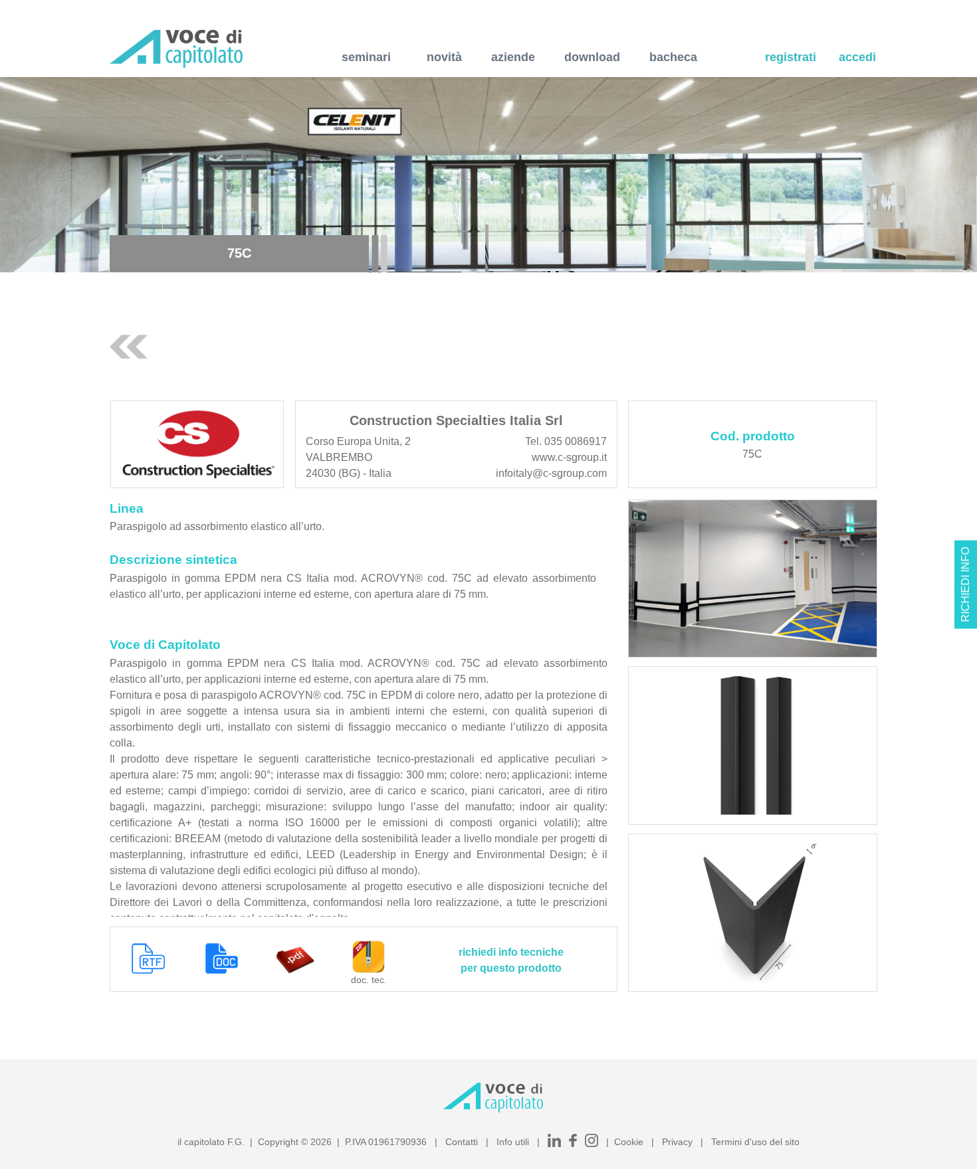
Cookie (628, 1141)
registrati (790, 57)
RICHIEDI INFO (965, 584)
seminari (366, 57)
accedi (857, 57)
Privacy (677, 1141)
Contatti (461, 1141)
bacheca (673, 57)
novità (444, 57)
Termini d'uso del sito (755, 1141)
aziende (513, 57)
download (592, 57)
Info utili (512, 1141)
